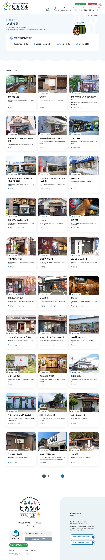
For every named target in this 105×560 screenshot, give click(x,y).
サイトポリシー (25, 550)
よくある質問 (74, 523)
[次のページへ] (62, 476)
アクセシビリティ (35, 550)
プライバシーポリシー (14, 550)
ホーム (90, 15)
